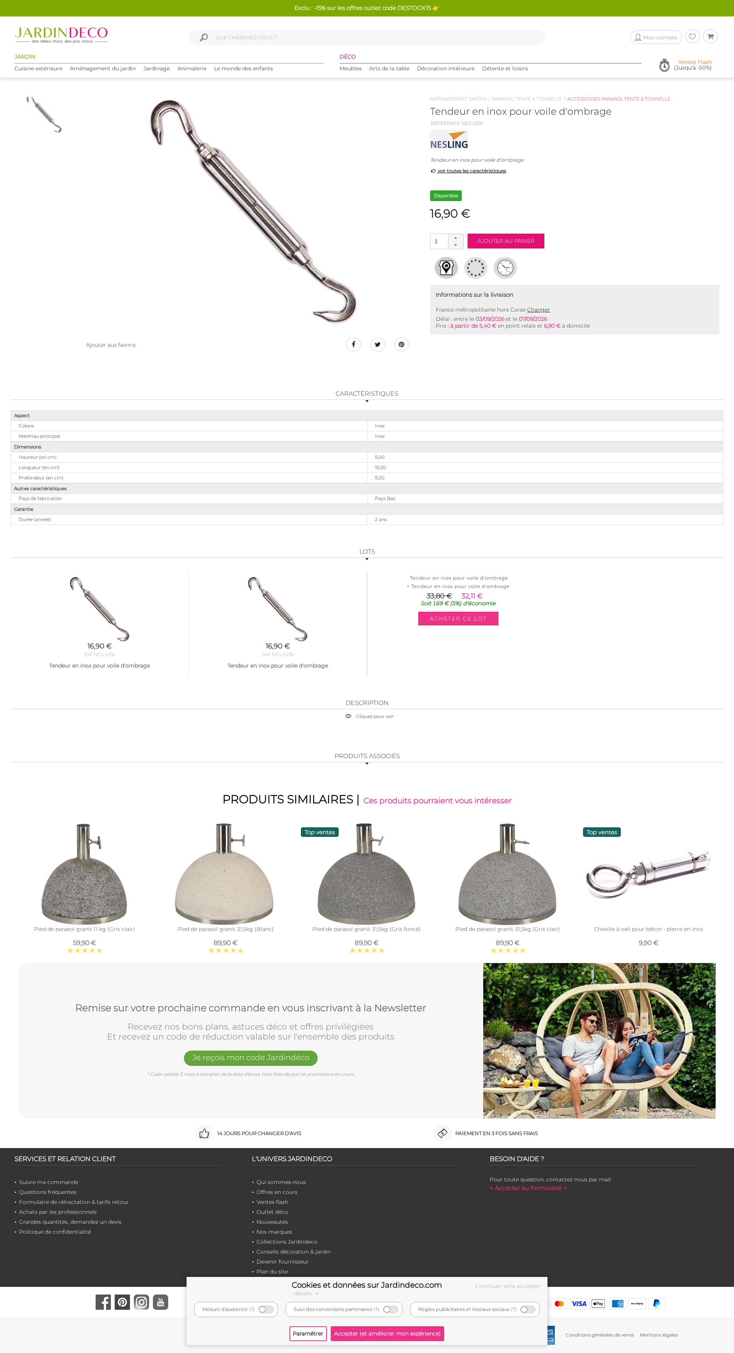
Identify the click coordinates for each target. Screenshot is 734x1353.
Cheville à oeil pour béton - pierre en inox (648, 929)
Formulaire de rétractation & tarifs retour (74, 1202)
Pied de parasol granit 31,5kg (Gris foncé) (366, 929)
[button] (455, 238)
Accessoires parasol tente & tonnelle (619, 99)
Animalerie (191, 68)
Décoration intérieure (445, 68)
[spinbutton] (446, 241)
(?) (252, 1309)
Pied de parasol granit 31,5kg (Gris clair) (507, 929)
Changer (538, 309)
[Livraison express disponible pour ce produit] (505, 267)
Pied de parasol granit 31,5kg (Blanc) (225, 929)
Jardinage (156, 68)
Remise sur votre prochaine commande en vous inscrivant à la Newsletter (250, 1008)
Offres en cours (277, 1192)
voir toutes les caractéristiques (471, 171)
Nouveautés (272, 1221)
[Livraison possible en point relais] (446, 267)
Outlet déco (272, 1211)
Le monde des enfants (243, 68)
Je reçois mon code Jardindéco (250, 1057)
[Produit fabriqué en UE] (475, 267)
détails (303, 1293)
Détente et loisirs (505, 68)
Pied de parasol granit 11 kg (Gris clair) (84, 929)
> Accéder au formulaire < (528, 1188)
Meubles (350, 68)
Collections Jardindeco (287, 1241)
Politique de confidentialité (55, 1231)
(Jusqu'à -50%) (693, 65)
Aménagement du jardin (103, 68)
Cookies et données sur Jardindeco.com (367, 1285)
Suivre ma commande (48, 1182)
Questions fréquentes (47, 1192)
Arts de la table (389, 68)
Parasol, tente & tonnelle (527, 99)
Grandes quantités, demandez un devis (70, 1221)
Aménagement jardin (458, 99)
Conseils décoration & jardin (294, 1251)
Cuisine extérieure (38, 68)
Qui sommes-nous (281, 1182)
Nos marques (274, 1231)
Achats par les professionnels (58, 1211)
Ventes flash (272, 1202)
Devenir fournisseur (283, 1261)
